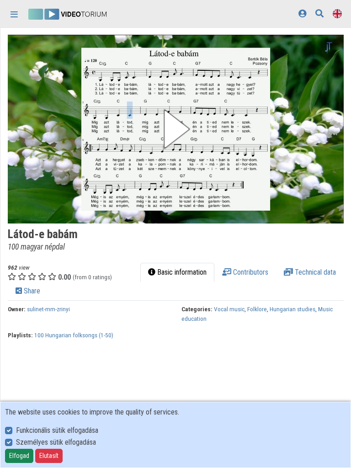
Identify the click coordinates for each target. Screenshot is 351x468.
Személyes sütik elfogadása (56, 442)
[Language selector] (337, 13)
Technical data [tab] (314, 272)
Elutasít (48, 455)
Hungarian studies (292, 309)
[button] (176, 129)
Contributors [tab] (249, 272)
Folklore (257, 309)
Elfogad (19, 455)
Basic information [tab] (181, 272)
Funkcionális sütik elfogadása (57, 430)
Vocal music (229, 309)
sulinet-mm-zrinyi (48, 309)
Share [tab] (31, 291)
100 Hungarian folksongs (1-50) (73, 335)
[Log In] (302, 13)
